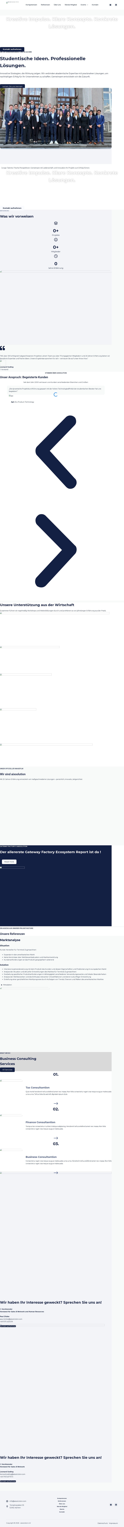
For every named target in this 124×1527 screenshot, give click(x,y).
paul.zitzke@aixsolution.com (11, 1319)
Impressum (113, 1523)
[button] (56, 452)
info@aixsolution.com (18, 1501)
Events (83, 5)
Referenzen (45, 5)
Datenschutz (103, 1523)
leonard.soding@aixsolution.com (12, 1474)
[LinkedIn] (116, 5)
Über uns (57, 5)
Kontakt (95, 5)
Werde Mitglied (71, 5)
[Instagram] (110, 5)
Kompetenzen (31, 5)
